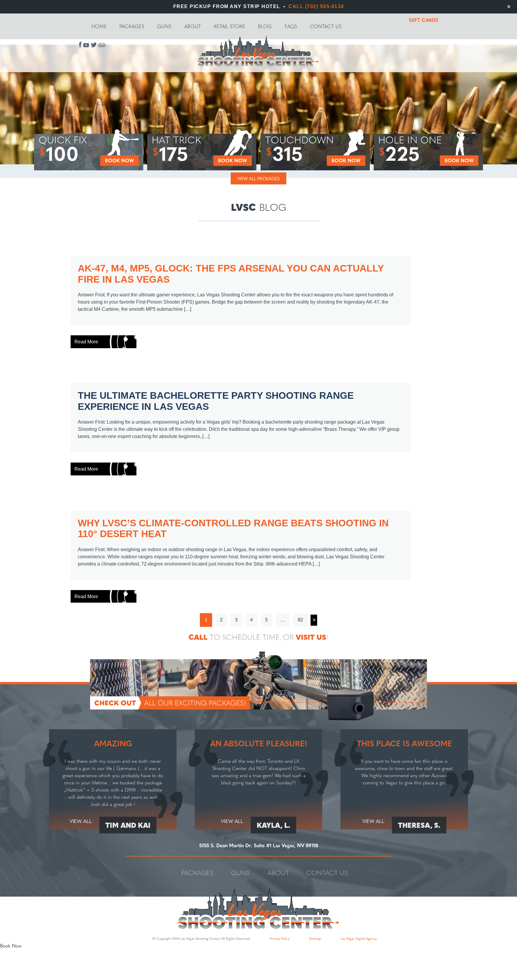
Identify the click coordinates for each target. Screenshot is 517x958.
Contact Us (326, 26)
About (192, 26)
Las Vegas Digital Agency (358, 938)
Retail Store (229, 26)
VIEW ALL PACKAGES (258, 178)
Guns (164, 26)
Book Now (11, 945)
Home (99, 26)
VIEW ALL (80, 821)
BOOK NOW (119, 160)
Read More (86, 341)
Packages (131, 26)
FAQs (291, 26)
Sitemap (315, 938)
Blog (265, 26)
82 (300, 619)
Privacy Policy (280, 938)
